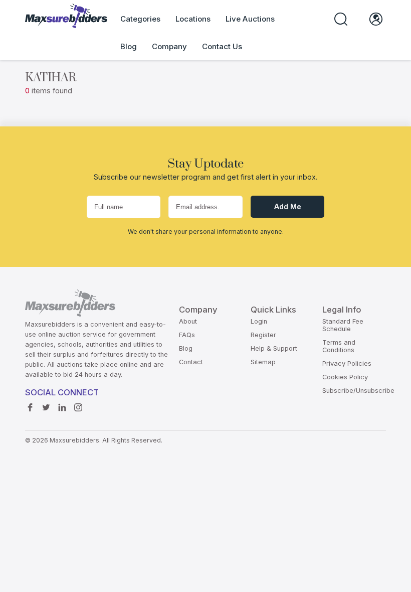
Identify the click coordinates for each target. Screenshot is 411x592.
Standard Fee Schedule (342, 325)
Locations (193, 19)
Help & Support (274, 348)
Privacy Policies (346, 363)
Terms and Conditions (338, 346)
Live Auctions (250, 19)
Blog (128, 46)
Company (169, 46)
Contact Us (222, 46)
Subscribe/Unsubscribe (358, 390)
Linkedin (64, 407)
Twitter (48, 407)
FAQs (187, 335)
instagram (80, 407)
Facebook (32, 407)
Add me (287, 206)
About (188, 321)
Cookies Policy (345, 377)
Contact (191, 362)
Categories (140, 19)
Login (259, 321)
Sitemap (263, 362)
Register (263, 335)
